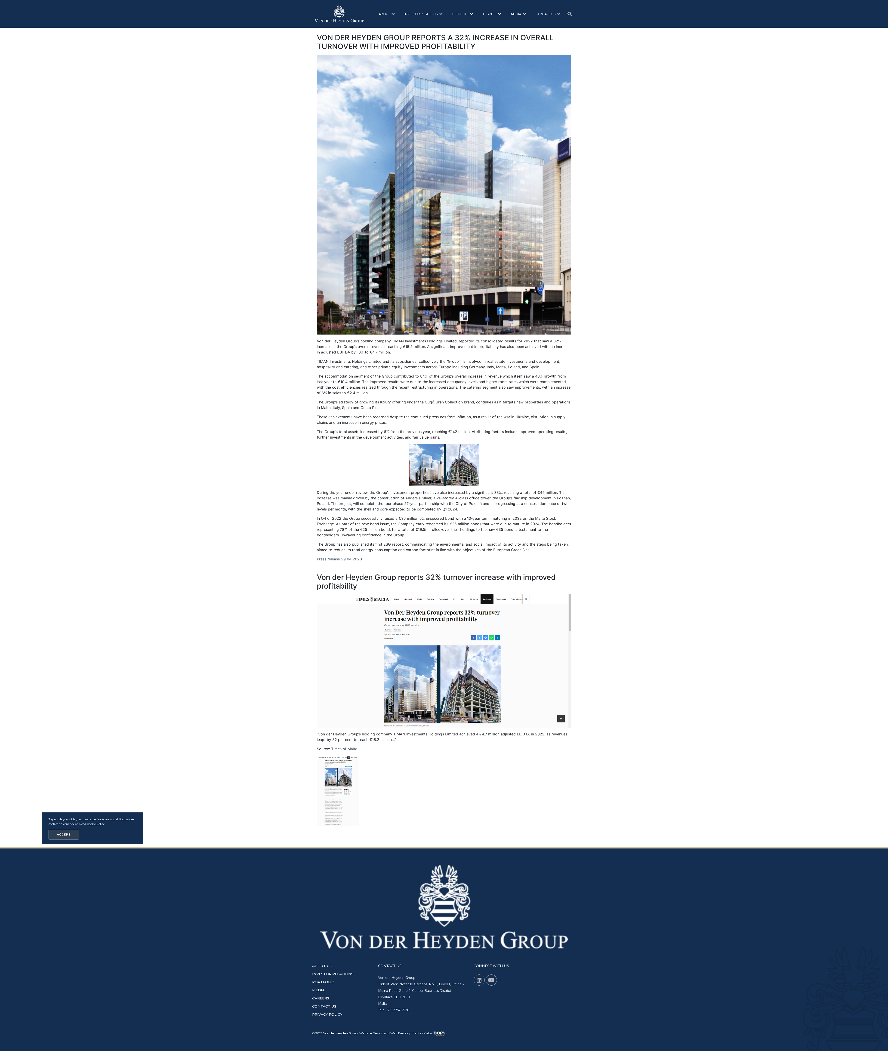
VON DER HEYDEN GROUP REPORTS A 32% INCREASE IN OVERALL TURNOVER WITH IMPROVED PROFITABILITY (435, 42)
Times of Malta (344, 749)
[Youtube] (491, 980)
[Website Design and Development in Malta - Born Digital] (439, 1034)
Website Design (371, 1033)
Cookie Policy (96, 824)
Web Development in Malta (411, 1033)
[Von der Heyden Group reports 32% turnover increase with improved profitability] (444, 660)
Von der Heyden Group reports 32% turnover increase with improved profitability (436, 581)
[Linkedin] (479, 980)
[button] (387, 13)
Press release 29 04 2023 (339, 559)
